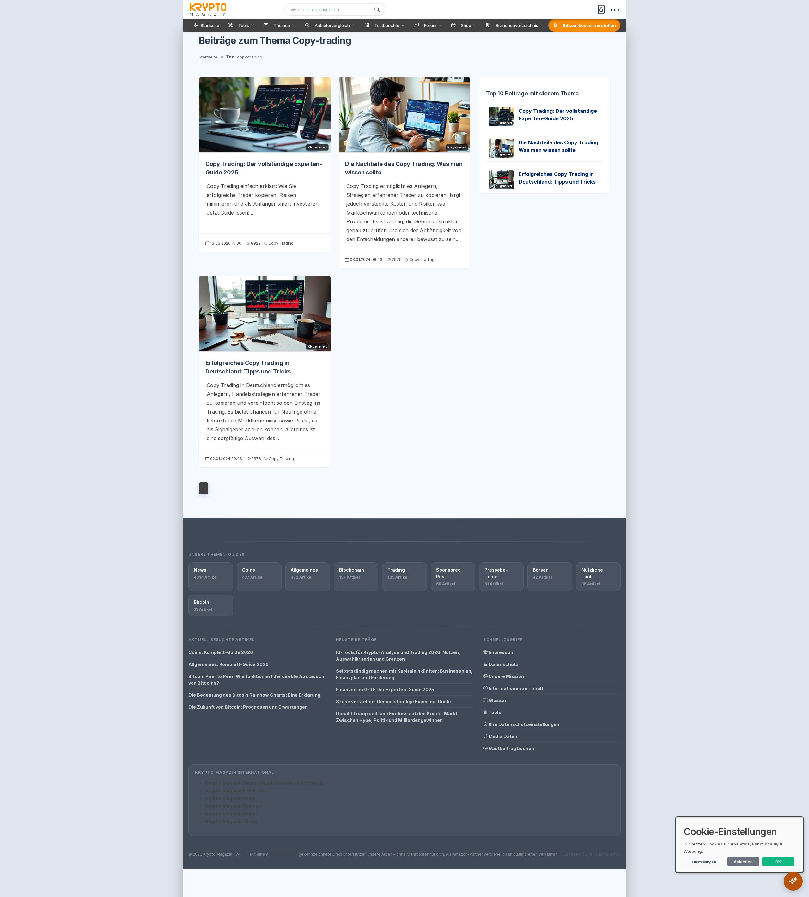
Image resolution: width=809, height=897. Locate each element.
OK (778, 861)
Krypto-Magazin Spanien (233, 806)
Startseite (208, 56)
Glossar (497, 700)
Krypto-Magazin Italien (231, 813)
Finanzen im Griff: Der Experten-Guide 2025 (385, 689)
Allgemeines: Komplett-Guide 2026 (228, 664)
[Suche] (377, 9)
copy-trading (249, 56)
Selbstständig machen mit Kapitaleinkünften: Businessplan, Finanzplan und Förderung (404, 674)
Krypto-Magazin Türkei (231, 821)
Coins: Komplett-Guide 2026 (220, 652)
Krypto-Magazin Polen (230, 798)
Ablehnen (743, 861)
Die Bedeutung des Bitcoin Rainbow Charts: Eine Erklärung (254, 695)
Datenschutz (503, 664)
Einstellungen (704, 862)
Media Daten (502, 736)
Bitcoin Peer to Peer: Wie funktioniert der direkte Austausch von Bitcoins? (256, 680)
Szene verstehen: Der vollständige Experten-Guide (393, 701)
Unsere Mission (506, 676)
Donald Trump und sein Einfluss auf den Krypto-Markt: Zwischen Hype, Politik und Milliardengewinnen (397, 717)
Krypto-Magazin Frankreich (236, 790)
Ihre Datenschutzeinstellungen (523, 724)
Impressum (501, 652)
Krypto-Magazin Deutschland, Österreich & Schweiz (264, 782)
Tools (494, 712)
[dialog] (739, 845)
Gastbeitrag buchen (511, 748)
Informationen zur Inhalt (515, 688)
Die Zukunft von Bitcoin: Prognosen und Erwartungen (248, 707)
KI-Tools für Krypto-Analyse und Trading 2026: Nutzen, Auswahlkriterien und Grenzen (398, 656)
